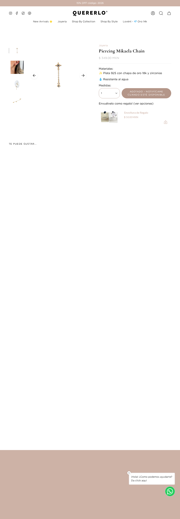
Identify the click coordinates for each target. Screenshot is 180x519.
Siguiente (82, 75)
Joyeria (103, 45)
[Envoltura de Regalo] (109, 117)
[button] (62, 21)
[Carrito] (169, 13)
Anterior (34, 75)
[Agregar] (165, 122)
